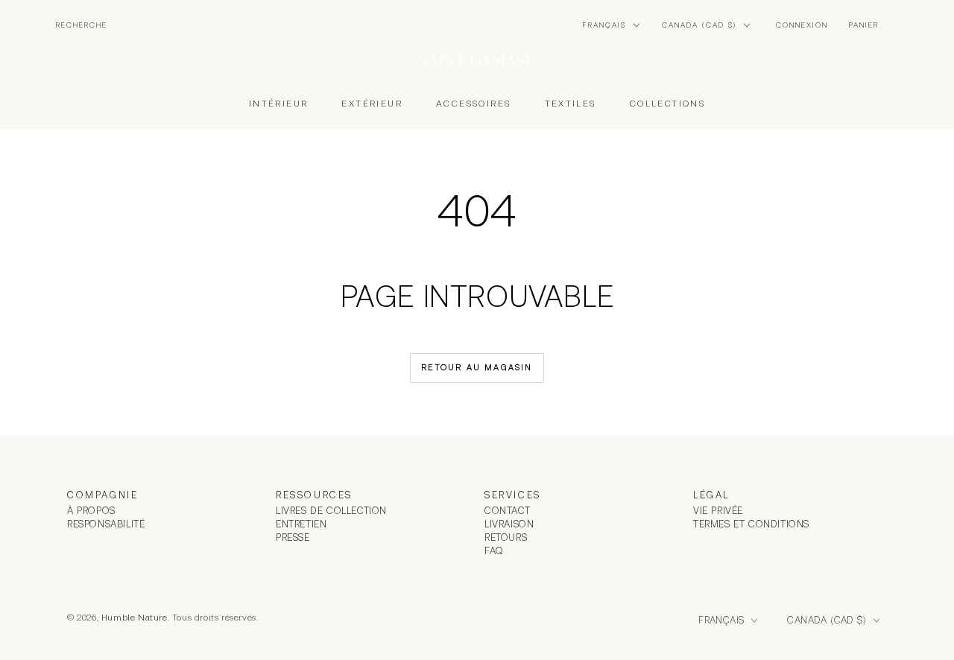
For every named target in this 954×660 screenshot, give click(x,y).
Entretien (301, 524)
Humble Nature (134, 617)
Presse (293, 537)
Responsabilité (106, 524)
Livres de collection (331, 510)
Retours (505, 537)
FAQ (494, 550)
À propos (91, 510)
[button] (81, 25)
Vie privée (718, 510)
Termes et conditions (751, 524)
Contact (507, 510)
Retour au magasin (476, 367)
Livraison (509, 524)
